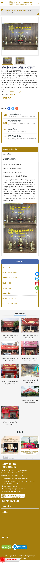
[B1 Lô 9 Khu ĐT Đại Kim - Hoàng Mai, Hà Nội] (30, 348)
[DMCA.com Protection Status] (6, 547)
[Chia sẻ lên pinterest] (16, 108)
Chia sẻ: (3, 108)
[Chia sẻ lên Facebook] (8, 108)
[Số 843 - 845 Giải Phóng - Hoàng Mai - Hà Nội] (10, 371)
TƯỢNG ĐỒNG (7, 288)
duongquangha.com (15, 491)
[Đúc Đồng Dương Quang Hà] (20, 3)
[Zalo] (37, 279)
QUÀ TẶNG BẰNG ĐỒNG (10, 303)
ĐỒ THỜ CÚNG (7, 267)
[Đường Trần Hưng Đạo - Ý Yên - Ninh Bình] (10, 325)
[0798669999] (37, 288)
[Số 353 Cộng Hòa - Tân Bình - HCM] (10, 412)
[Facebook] (37, 274)
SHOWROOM (20, 313)
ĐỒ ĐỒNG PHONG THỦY (10, 298)
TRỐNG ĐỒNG (7, 293)
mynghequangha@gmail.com (16, 488)
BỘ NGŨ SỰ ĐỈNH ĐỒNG (10, 273)
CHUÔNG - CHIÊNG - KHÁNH (11, 278)
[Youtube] (37, 283)
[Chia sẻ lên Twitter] (12, 108)
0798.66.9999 (11, 559)
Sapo (24, 558)
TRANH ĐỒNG (7, 283)
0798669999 (13, 486)
